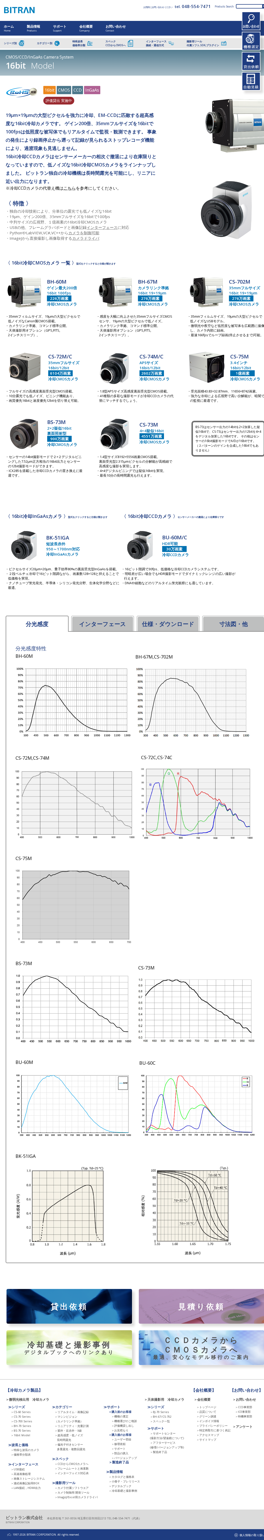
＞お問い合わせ (244, 1399)
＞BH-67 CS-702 (160, 1416)
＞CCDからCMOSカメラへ (71, 1464)
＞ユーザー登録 (121, 1439)
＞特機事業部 (243, 1416)
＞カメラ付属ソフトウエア (72, 1488)
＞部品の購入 (119, 1453)
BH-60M (57, 281)
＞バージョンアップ (124, 1458)
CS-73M (148, 424)
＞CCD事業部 (243, 1407)
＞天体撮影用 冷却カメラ (164, 1399)
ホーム (9, 28)
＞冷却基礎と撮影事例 (123, 1491)
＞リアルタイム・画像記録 (72, 1412)
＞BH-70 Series (21, 1426)
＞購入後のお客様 (120, 1435)
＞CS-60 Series (20, 1412)
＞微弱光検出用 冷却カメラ (29, 1399)
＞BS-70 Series (20, 1430)
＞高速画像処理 (21, 1474)
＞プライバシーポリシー (212, 1425)
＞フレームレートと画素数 (72, 1468)
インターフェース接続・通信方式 (156, 43)
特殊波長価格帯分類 (78, 43)
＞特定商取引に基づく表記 (213, 1430)
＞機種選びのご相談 (124, 1421)
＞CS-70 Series (20, 1416)
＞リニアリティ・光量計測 (72, 1426)
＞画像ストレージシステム (28, 1478)
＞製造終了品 (119, 1462)
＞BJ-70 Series (159, 1412)
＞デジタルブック (120, 1486)
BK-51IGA (57, 537)
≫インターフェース (23, 1464)
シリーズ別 (10, 43)
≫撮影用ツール (64, 1482)
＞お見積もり (119, 1430)
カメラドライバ (85, 238)
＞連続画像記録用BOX (25, 1483)
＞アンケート (243, 1426)
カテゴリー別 (44, 43)
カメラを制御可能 (83, 232)
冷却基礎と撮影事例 (69, 1347)
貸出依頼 (69, 1306)
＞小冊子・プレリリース (124, 1481)
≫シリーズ (16, 1407)
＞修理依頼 (118, 1444)
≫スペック (60, 1458)
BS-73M (56, 422)
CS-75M (239, 356)
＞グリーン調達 (206, 1416)
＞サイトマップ (206, 1439)
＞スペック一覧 (160, 1421)
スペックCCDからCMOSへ (115, 43)
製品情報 (33, 28)
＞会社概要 (202, 1399)
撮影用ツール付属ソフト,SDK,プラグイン (203, 43)
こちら (69, 188)
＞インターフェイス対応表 (72, 1473)
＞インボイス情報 (207, 1421)
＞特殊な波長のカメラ (25, 1450)
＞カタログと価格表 (121, 1477)
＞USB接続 (18, 1469)
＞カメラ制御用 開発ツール (72, 1492)
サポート (60, 28)
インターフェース (102, 227)
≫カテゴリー (62, 1407)
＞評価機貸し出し (122, 1425)
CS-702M (239, 281)
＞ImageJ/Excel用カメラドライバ (76, 1497)
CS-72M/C (60, 356)
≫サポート (112, 1407)
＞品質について (206, 1412)
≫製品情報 (114, 1471)
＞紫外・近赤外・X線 (68, 1430)
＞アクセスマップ (207, 1435)
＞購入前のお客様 (120, 1412)
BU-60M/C (174, 537)
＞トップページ (206, 1407)
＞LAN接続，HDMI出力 (26, 1488)
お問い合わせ (116, 28)
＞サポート (118, 1448)
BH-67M (148, 281)
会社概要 (86, 28)
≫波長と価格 (18, 1444)
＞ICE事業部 (243, 1412)
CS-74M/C (151, 356)
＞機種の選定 (119, 1416)
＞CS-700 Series (21, 1421)
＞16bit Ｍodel (20, 1435)
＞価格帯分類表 (21, 1454)
